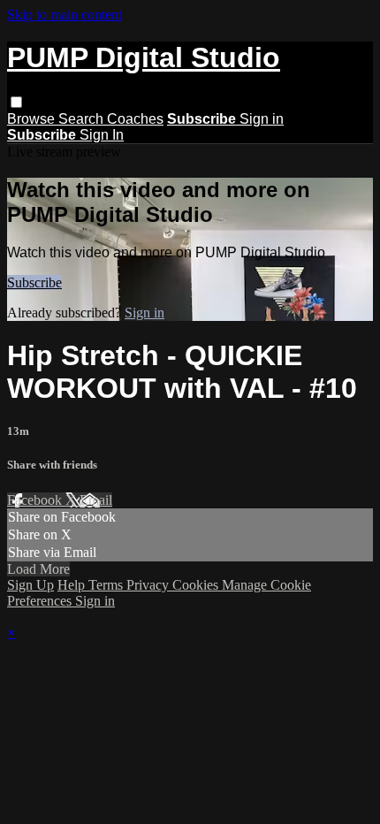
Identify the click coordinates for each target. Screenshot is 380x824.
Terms (107, 584)
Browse (32, 118)
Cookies (197, 584)
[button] (16, 102)
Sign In (102, 134)
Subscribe (34, 282)
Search (82, 118)
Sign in (261, 118)
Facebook (36, 499)
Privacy (149, 584)
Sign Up (30, 584)
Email (96, 499)
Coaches (135, 118)
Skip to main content (64, 14)
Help (72, 584)
